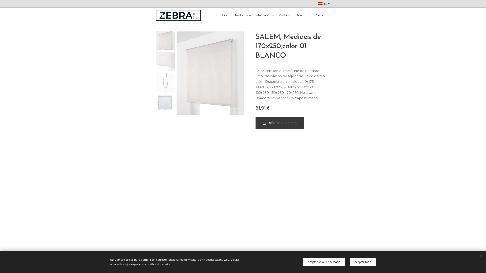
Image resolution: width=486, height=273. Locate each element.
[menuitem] (226, 15)
